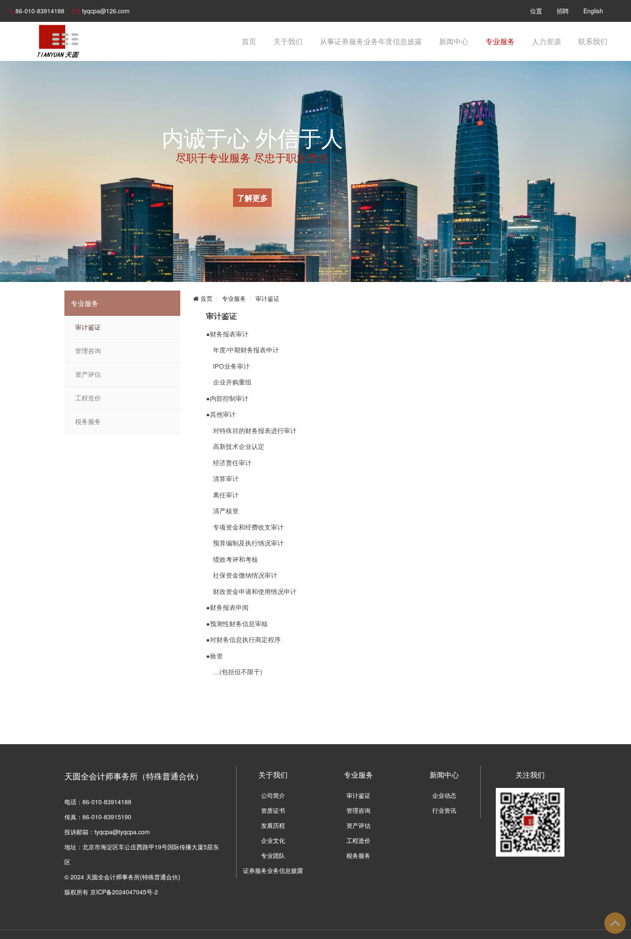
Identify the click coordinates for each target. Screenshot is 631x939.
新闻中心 (453, 41)
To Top (615, 923)
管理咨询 (88, 351)
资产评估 (88, 374)
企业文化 (273, 840)
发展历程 (273, 825)
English (593, 10)
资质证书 (273, 810)
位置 (536, 10)
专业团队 (273, 855)
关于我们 (288, 41)
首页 (249, 41)
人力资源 (546, 41)
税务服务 (88, 421)
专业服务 (500, 41)
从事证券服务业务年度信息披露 (371, 41)
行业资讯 (444, 810)
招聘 (563, 10)
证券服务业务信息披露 (273, 870)
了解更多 (252, 197)
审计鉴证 (88, 327)
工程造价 (88, 398)
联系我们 (592, 41)
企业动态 (444, 795)
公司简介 (273, 795)
